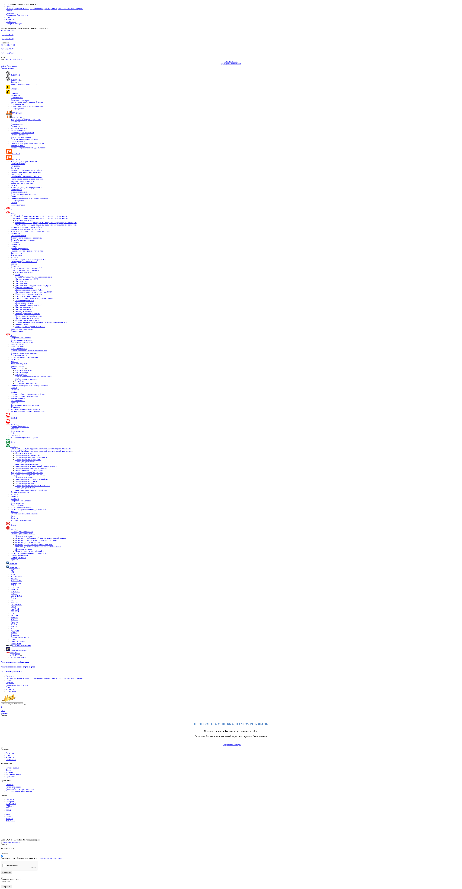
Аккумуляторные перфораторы (15, 662)
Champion (10, 802)
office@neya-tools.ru (14, 59)
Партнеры (10, 753)
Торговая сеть (22, 15)
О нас (8, 17)
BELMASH (10, 799)
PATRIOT (10, 806)
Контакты (10, 19)
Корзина (9, 772)
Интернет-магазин (21, 9)
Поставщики (11, 15)
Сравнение (10, 776)
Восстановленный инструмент (70, 9)
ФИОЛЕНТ (10, 821)
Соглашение (11, 22)
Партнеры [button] (10, 13)
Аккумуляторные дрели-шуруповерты (18, 667)
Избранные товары (13, 774)
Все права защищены (11, 842)
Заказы (8, 770)
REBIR (9, 810)
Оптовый (9, 9)
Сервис (9, 11)
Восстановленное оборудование (19, 791)
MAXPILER (11, 804)
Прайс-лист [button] (10, 6)
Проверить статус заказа (231, 64)
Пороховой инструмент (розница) (43, 9)
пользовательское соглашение (50, 858)
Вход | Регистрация (14, 24)
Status (8, 814)
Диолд (8, 816)
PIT (7, 808)
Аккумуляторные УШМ (11, 671)
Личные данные (12, 768)
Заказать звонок (231, 62)
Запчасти (9, 819)
